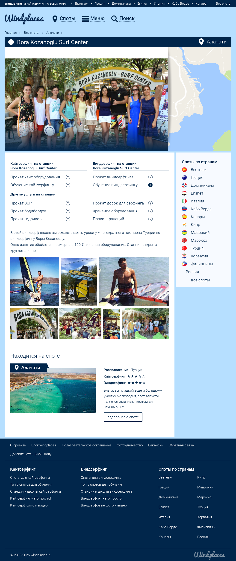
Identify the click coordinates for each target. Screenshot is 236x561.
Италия (159, 3)
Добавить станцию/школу (30, 454)
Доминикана (121, 3)
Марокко (199, 240)
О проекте (18, 445)
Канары (201, 3)
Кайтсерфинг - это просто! (30, 498)
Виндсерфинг (94, 469)
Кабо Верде (180, 3)
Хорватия (199, 256)
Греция (100, 3)
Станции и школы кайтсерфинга (35, 491)
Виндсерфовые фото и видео (104, 505)
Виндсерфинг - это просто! (101, 498)
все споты (200, 280)
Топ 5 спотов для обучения (31, 484)
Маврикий (200, 232)
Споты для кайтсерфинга (30, 478)
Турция (136, 370)
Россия (192, 271)
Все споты (223, 3)
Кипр (195, 224)
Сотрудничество (130, 445)
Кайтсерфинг (22, 469)
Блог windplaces (43, 445)
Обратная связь (181, 445)
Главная (11, 32)
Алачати (52, 32)
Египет (142, 3)
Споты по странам (176, 469)
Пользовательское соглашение (86, 445)
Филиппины (202, 264)
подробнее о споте (123, 417)
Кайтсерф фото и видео (28, 505)
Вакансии (155, 445)
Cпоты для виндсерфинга (101, 478)
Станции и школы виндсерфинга (106, 491)
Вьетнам (81, 3)
